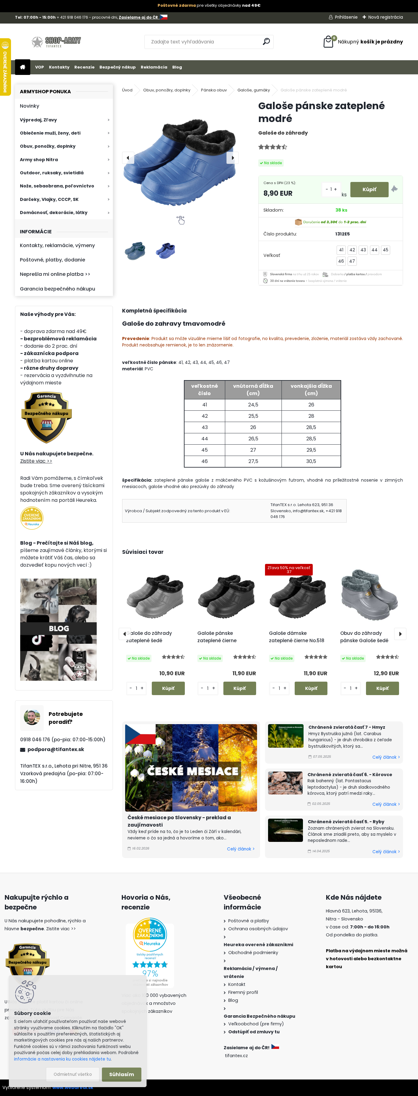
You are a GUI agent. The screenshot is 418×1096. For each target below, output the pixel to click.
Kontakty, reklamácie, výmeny (57, 245)
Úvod (127, 90)
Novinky (29, 105)
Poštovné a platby (248, 921)
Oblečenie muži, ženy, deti (50, 133)
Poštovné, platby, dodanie (52, 259)
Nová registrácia (385, 17)
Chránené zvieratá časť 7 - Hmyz (346, 727)
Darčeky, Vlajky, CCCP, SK (49, 199)
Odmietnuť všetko (73, 1074)
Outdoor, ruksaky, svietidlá (52, 173)
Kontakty (59, 67)
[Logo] (57, 42)
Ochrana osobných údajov (258, 929)
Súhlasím (121, 1074)
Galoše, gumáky (253, 90)
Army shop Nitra (39, 160)
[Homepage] (22, 67)
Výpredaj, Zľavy (38, 120)
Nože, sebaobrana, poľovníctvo (57, 186)
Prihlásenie (346, 17)
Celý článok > (241, 849)
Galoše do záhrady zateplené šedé (149, 637)
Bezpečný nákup (117, 67)
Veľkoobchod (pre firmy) (256, 1024)
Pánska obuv (214, 90)
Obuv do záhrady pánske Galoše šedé (364, 637)
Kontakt (236, 984)
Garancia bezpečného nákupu (57, 288)
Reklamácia (154, 67)
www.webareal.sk (72, 1087)
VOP (39, 67)
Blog (177, 67)
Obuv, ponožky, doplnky (48, 146)
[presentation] (128, 158)
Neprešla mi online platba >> (55, 274)
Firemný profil (243, 992)
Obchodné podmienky (253, 953)
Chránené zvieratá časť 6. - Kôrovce (350, 775)
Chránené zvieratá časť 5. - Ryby (346, 822)
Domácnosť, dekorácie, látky (54, 212)
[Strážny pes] (394, 189)
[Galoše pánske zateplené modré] (180, 157)
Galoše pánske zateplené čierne (217, 637)
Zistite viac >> (36, 461)
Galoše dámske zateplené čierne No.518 (296, 637)
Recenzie (84, 67)
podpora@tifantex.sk (56, 749)
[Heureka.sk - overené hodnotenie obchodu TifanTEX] (31, 509)
